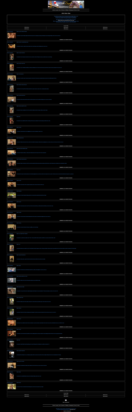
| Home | (53, 405)
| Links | (78, 405)
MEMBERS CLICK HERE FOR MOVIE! (66, 39)
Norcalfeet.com (72, 409)
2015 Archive (105, 27)
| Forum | (75, 405)
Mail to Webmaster (66, 402)
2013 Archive (26, 27)
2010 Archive (26, 28)
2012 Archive (105, 28)
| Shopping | (71, 405)
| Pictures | (63, 405)
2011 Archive (66, 28)
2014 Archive (66, 27)
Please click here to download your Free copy (66, 20)
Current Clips (66, 25)
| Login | (56, 405)
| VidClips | (67, 405)
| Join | (60, 405)
